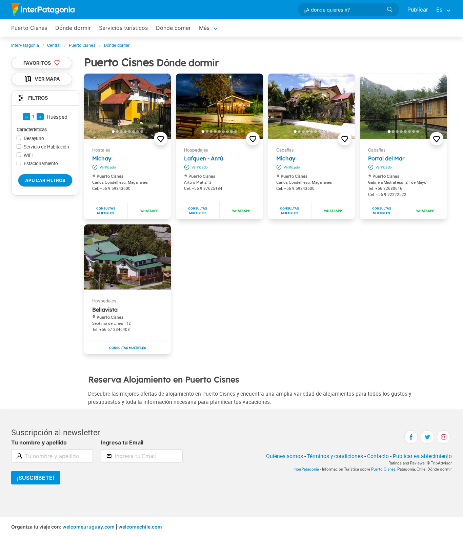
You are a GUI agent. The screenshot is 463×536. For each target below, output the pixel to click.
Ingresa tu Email (122, 442)
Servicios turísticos (123, 27)
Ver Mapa (47, 79)
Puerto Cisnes (29, 27)
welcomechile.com (140, 527)
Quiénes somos (284, 456)
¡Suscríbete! (35, 477)
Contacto (378, 456)
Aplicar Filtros (45, 180)
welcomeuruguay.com (88, 527)
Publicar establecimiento (422, 456)
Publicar (417, 9)
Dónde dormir (73, 27)
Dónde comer (173, 27)
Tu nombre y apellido (39, 442)
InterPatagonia (306, 469)
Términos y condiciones (335, 456)
